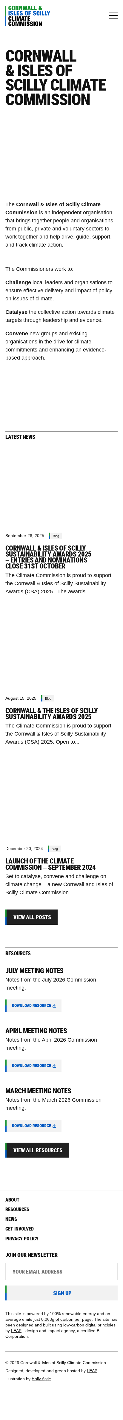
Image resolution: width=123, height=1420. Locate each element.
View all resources (37, 1150)
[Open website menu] (113, 16)
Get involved (19, 1228)
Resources (17, 1209)
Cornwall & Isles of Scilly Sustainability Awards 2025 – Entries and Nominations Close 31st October (48, 557)
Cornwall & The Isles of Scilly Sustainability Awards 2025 (51, 713)
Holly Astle (41, 1379)
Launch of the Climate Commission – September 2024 (50, 864)
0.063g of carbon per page (66, 1319)
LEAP (16, 1331)
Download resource (31, 1005)
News (11, 1219)
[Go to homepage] (30, 16)
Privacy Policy (22, 1238)
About (12, 1199)
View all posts (32, 917)
